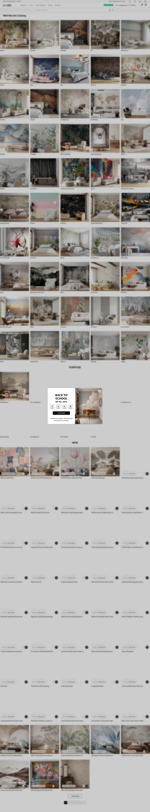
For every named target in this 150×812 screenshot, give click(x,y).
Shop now (61, 413)
